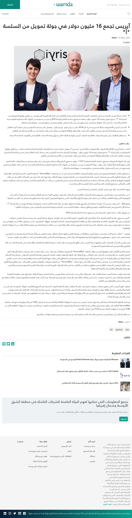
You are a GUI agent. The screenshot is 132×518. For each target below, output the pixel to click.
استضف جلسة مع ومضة (38, 451)
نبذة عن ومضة (124, 4)
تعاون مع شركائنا (41, 456)
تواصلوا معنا (112, 4)
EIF (111, 329)
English (5, 14)
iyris (127, 329)
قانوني (92, 461)
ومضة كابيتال (62, 13)
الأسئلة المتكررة (89, 451)
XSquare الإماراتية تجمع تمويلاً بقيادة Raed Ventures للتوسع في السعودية (89, 359)
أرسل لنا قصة (42, 446)
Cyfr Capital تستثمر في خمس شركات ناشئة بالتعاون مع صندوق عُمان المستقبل (87, 371)
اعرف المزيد (107, 504)
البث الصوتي (66, 446)
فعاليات (72, 13)
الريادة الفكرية (92, 13)
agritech (119, 329)
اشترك (10, 4)
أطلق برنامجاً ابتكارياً (40, 461)
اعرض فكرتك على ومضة (37, 466)
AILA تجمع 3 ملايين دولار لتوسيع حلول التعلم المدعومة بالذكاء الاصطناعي (90, 383)
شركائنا (92, 456)
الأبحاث (81, 13)
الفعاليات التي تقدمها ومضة (60, 456)
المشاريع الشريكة (47, 13)
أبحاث (69, 451)
